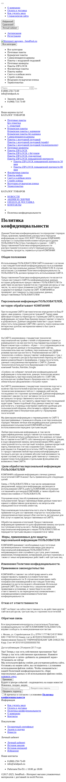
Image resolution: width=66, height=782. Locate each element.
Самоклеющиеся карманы (21, 136)
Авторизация (14, 33)
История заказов (16, 745)
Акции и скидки (16, 729)
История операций (17, 748)
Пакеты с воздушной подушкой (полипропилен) (32, 145)
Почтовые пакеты (16, 120)
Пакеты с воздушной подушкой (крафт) (28, 142)
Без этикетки (14, 123)
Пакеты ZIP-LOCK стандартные (24, 156)
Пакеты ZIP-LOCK (17, 150)
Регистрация (14, 36)
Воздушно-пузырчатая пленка (23, 183)
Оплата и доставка (17, 10)
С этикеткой (13, 125)
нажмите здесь (8, 676)
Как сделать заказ (16, 13)
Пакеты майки (15, 175)
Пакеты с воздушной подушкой (24, 139)
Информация (8, 700)
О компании (13, 7)
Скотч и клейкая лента (19, 178)
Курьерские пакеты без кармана (24, 134)
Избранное (13, 750)
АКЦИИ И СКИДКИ (18, 199)
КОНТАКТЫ (14, 205)
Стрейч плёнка (15, 180)
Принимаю (7, 679)
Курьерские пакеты (17, 128)
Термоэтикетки (15, 186)
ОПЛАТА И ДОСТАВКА (20, 202)
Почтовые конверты (18, 147)
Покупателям (8, 721)
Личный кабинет (10, 737)
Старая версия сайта (18, 16)
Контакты (12, 716)
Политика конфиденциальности (24, 710)
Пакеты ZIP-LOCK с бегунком (23, 153)
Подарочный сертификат (20, 726)
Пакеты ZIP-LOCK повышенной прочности (30, 158)
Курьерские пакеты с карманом (23, 131)
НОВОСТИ (13, 196)
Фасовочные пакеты (18, 172)
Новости (11, 732)
